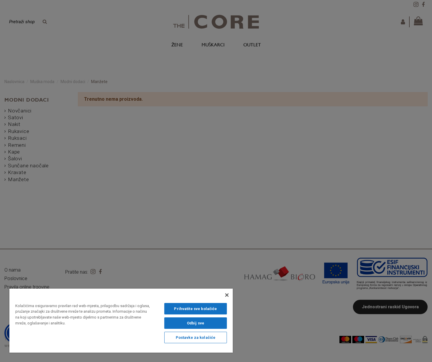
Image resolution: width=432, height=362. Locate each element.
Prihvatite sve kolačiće (195, 309)
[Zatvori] (227, 295)
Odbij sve (195, 323)
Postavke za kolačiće (196, 337)
